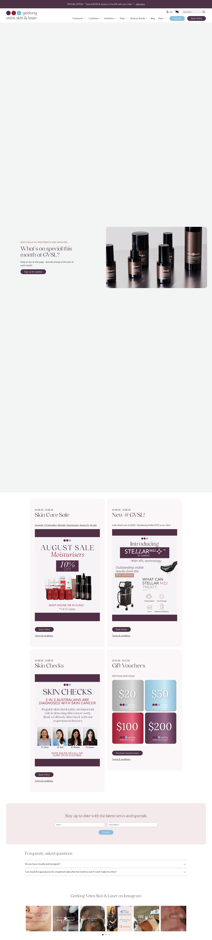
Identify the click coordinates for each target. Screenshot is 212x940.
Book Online (196, 18)
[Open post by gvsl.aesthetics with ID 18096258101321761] (92, 918)
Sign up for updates (33, 271)
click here (140, 4)
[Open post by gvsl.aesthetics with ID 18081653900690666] (173, 918)
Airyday (93, 525)
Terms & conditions (44, 635)
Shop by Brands (137, 18)
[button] (102, 934)
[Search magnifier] (204, 12)
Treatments (77, 18)
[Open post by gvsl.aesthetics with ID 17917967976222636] (38, 918)
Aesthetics (109, 18)
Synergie (39, 525)
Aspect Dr (84, 525)
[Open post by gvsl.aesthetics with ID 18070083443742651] (65, 918)
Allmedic (62, 525)
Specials (177, 18)
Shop (122, 18)
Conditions (94, 18)
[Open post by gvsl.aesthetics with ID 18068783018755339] (146, 918)
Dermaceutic (73, 525)
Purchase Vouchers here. (127, 753)
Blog (153, 18)
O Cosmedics (50, 525)
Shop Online (44, 629)
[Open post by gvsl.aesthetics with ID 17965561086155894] (119, 918)
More (161, 18)
